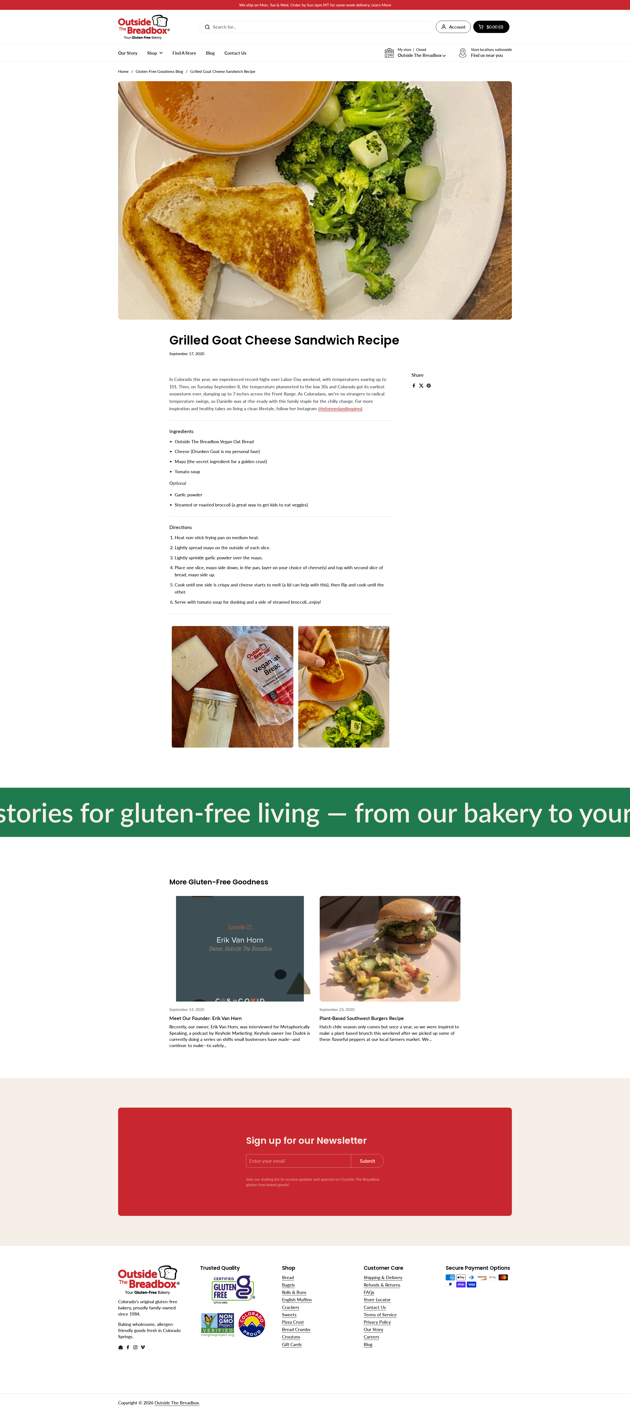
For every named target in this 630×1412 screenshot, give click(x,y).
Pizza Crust (293, 1322)
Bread (288, 1277)
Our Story (373, 1329)
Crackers (290, 1307)
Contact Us (375, 1307)
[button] (415, 53)
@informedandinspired (340, 408)
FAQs (369, 1292)
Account (457, 27)
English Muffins (297, 1299)
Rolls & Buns (294, 1292)
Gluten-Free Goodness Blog (159, 71)
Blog (368, 1344)
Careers (371, 1336)
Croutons (291, 1336)
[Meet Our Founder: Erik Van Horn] (240, 949)
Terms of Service (380, 1314)
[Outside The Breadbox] (144, 27)
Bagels (288, 1284)
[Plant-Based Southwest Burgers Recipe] (390, 949)
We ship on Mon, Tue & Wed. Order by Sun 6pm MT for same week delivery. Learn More (315, 5)
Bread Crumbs (296, 1329)
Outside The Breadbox (177, 1402)
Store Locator (377, 1299)
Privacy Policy (377, 1322)
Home (123, 71)
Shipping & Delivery (383, 1277)
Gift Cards (292, 1344)
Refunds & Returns (382, 1284)
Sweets (289, 1314)
